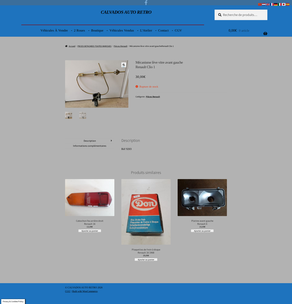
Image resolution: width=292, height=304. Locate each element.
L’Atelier (146, 30)
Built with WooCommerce (84, 291)
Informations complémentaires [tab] (89, 145)
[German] (276, 4)
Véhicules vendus (121, 30)
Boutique (97, 30)
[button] (123, 64)
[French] (272, 4)
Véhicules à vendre (54, 30)
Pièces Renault (120, 46)
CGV (178, 30)
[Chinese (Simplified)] (260, 4)
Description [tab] (90, 140)
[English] (268, 4)
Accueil (72, 46)
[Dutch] (264, 4)
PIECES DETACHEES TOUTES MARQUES (94, 46)
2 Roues (79, 30)
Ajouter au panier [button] (90, 230)
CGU (67, 291)
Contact (163, 30)
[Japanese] (284, 4)
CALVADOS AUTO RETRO (126, 12)
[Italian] (280, 4)
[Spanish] (288, 4)
